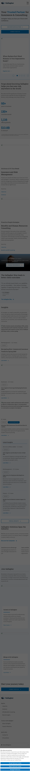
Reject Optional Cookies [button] (15, 766)
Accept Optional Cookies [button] (15, 763)
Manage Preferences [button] (15, 769)
